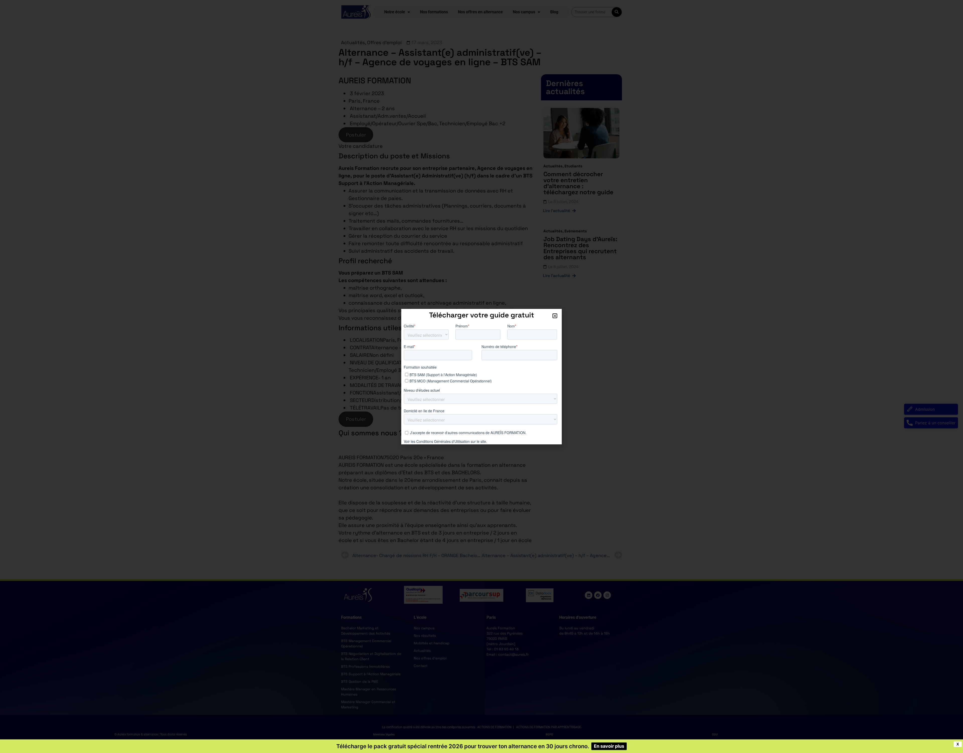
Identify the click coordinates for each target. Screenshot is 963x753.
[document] (481, 376)
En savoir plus (609, 746)
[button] (555, 316)
